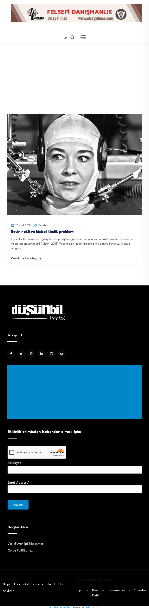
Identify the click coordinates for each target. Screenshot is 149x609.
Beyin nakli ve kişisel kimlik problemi (42, 232)
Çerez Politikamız (20, 550)
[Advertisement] (75, 392)
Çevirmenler (116, 590)
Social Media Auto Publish (61, 607)
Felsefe (42, 225)
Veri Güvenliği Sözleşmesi (26, 544)
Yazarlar (140, 590)
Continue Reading (24, 258)
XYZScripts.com (93, 607)
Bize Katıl (95, 593)
